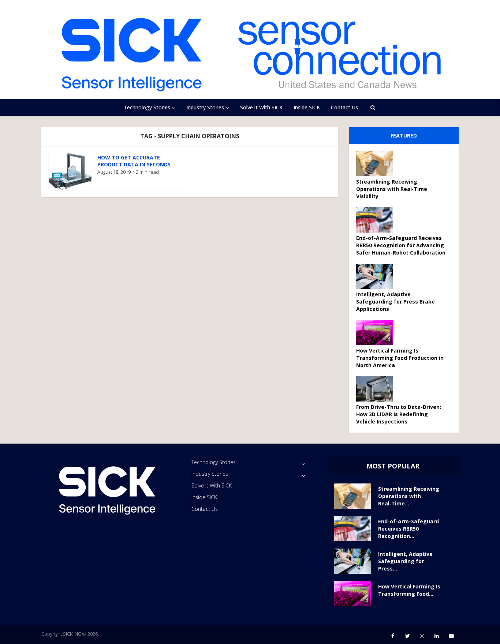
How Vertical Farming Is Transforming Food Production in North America (400, 358)
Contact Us (344, 107)
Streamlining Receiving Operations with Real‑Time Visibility (391, 189)
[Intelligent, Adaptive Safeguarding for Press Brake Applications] (377, 276)
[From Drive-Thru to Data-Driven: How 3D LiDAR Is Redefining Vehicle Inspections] (377, 389)
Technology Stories (147, 107)
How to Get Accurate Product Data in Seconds (134, 161)
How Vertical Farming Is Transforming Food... (409, 590)
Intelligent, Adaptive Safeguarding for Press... (405, 561)
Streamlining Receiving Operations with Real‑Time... (408, 496)
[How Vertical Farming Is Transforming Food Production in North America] (377, 332)
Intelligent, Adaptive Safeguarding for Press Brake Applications (395, 301)
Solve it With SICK (261, 107)
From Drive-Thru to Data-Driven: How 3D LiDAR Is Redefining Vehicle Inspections (398, 414)
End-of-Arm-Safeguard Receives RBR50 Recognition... (408, 528)
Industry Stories (205, 107)
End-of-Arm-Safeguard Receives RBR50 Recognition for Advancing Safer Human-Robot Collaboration (400, 245)
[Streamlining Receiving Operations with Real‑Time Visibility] (377, 163)
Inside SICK (307, 107)
